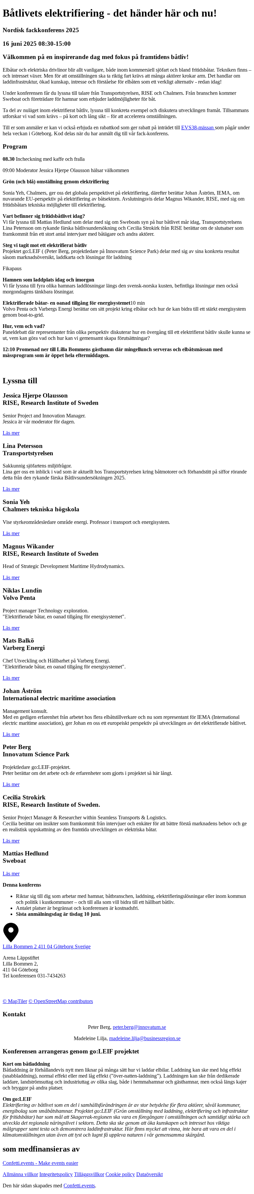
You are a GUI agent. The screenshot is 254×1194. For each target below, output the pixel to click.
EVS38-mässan (198, 127)
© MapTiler (15, 1001)
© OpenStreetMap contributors (60, 1001)
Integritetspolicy (56, 1174)
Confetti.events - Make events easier (40, 1163)
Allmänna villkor (20, 1174)
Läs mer (11, 433)
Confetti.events (79, 1185)
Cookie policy (120, 1174)
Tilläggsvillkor (89, 1174)
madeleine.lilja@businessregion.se (145, 1038)
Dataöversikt (149, 1174)
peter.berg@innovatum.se (139, 1027)
